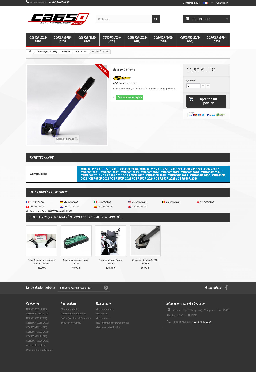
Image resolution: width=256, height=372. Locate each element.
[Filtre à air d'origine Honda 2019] (76, 240)
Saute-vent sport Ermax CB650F (110, 261)
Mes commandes (105, 309)
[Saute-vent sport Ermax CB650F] (110, 240)
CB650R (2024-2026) (112, 39)
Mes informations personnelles (112, 322)
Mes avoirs (101, 313)
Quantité (190, 80)
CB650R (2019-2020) (62, 39)
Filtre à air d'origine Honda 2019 (76, 261)
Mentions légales (70, 309)
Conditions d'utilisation (73, 313)
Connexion (222, 3)
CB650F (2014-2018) (38, 39)
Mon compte (103, 303)
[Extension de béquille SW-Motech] (145, 240)
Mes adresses (103, 318)
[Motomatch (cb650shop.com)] (58, 18)
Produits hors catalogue (39, 350)
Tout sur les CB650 (71, 322)
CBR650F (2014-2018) (137, 39)
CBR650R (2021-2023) (190, 39)
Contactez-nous (191, 3)
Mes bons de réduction (108, 327)
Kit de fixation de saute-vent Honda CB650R (42, 261)
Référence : (119, 83)
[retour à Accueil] (29, 52)
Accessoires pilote (36, 345)
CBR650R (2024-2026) (216, 39)
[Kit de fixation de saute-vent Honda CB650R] (41, 240)
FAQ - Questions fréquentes (76, 318)
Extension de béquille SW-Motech (145, 261)
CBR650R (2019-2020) (163, 39)
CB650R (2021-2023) (87, 39)
